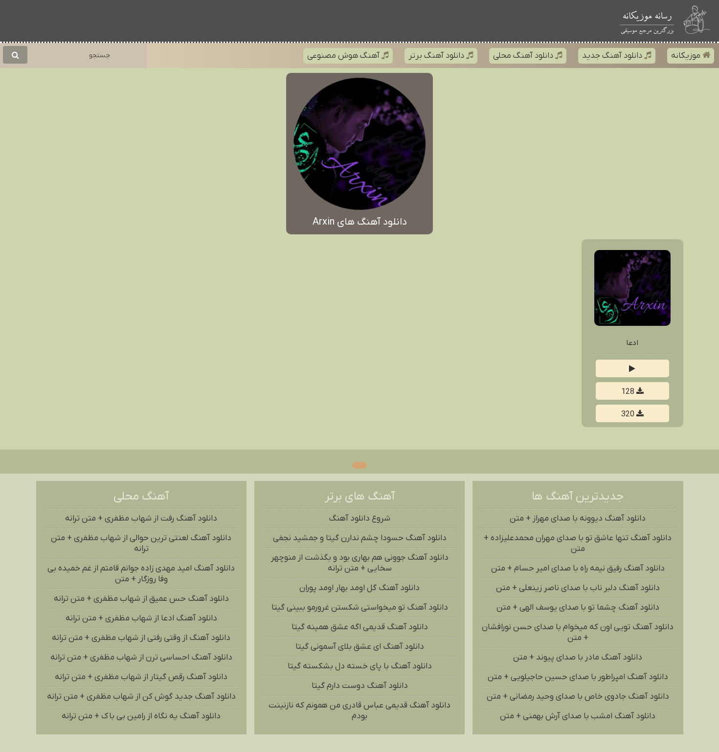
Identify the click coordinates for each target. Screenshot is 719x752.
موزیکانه (686, 55)
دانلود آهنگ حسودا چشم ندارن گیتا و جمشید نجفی (360, 538)
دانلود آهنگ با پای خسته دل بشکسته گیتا (360, 666)
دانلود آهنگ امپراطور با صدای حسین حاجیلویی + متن (578, 677)
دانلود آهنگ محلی (524, 55)
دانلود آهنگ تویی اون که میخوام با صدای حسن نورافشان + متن (578, 632)
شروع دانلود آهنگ (359, 518)
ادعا (632, 343)
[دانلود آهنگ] (698, 21)
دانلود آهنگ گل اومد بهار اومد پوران (359, 588)
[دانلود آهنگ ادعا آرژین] (632, 324)
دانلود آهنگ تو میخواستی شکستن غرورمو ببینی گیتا (359, 607)
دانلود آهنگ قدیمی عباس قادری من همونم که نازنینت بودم (359, 711)
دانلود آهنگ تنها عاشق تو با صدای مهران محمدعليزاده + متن (578, 543)
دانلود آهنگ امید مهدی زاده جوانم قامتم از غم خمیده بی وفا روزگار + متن (141, 574)
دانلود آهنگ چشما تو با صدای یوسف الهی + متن (577, 607)
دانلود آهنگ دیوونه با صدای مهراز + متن (578, 518)
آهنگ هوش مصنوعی (344, 55)
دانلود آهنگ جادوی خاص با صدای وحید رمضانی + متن (578, 696)
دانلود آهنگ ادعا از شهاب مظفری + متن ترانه (141, 618)
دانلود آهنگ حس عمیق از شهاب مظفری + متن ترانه (141, 598)
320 (628, 414)
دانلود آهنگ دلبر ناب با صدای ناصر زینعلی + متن (578, 588)
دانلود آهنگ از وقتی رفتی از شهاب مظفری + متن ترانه (141, 638)
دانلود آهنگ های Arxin (360, 222)
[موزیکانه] (647, 21)
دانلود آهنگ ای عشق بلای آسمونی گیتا (359, 646)
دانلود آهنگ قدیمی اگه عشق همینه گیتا (360, 627)
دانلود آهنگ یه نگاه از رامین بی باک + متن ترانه (141, 716)
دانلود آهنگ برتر (437, 55)
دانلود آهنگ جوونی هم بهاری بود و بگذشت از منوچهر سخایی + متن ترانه (360, 563)
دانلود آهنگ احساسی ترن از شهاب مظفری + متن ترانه (141, 657)
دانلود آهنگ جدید (613, 55)
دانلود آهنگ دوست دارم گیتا (360, 686)
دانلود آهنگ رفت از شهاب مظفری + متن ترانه (141, 518)
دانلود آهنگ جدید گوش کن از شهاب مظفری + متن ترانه (141, 696)
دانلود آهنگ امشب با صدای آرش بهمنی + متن (577, 716)
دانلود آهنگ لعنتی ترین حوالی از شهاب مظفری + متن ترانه (141, 543)
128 (628, 392)
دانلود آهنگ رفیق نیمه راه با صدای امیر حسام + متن (578, 568)
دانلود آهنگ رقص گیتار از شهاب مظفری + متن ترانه (141, 677)
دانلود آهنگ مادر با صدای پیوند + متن (577, 657)
